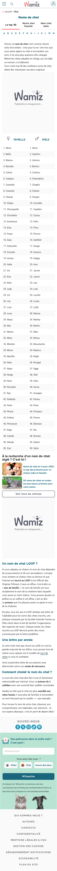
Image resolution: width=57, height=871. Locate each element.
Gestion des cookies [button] (28, 846)
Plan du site (28, 864)
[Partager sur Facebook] (17, 727)
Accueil (8, 11)
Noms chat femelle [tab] (28, 25)
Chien (13, 765)
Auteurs (28, 821)
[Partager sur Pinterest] (39, 727)
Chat (16, 11)
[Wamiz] (33, 4)
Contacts (28, 827)
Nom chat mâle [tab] (46, 25)
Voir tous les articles (29, 493)
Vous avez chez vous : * (29, 759)
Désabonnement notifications (28, 852)
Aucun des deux (43, 765)
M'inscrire (28, 776)
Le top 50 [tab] (10, 24)
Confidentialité (28, 833)
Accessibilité (28, 858)
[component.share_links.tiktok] (33, 727)
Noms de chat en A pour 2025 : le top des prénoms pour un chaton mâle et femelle (39, 469)
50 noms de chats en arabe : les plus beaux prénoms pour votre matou (38, 483)
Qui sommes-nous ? (28, 815)
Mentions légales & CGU (29, 840)
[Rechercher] (12, 4)
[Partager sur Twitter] (23, 727)
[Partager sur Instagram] (28, 727)
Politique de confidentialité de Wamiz (34, 788)
